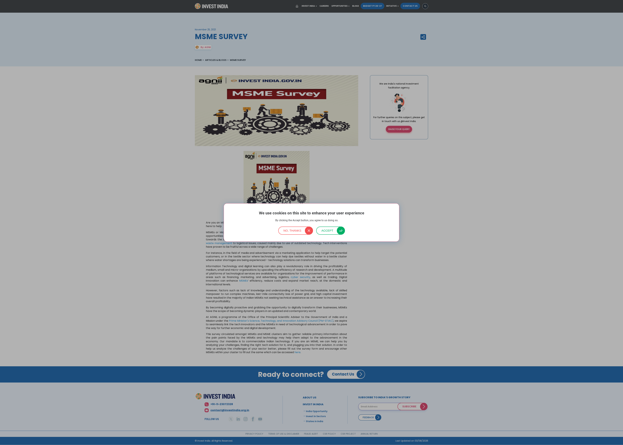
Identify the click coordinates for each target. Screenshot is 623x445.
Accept (327, 230)
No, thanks (292, 230)
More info (343, 220)
